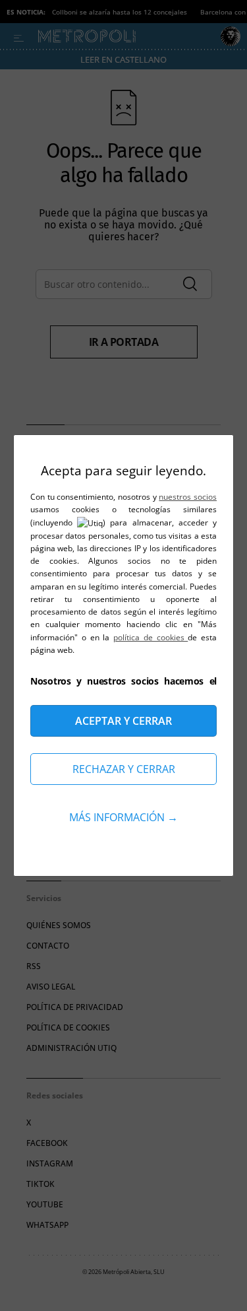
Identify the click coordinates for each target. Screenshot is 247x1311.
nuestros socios (188, 496)
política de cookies (150, 637)
